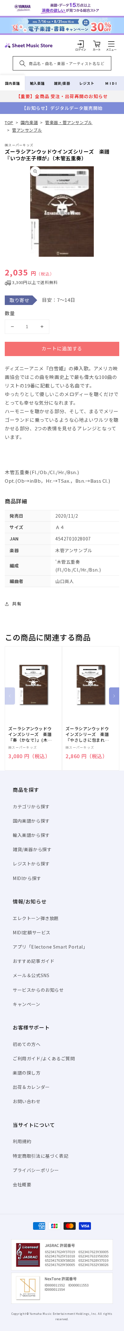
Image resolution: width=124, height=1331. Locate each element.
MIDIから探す (27, 878)
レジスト (86, 83)
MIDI (111, 83)
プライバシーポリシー (36, 1170)
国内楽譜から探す (31, 821)
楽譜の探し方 (27, 1072)
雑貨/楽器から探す (32, 849)
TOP (9, 122)
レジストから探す (31, 863)
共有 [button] (16, 603)
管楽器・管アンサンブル (69, 122)
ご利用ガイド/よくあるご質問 (44, 1058)
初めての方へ (27, 1044)
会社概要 (22, 1184)
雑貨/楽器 (62, 83)
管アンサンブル (27, 130)
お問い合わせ (27, 1101)
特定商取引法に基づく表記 (40, 1156)
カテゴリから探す (31, 806)
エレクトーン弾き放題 (36, 918)
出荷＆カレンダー (31, 1087)
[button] (111, 44)
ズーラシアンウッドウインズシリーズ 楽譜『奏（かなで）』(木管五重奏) (30, 734)
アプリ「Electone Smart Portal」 (50, 947)
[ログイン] (81, 44)
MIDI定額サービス (32, 932)
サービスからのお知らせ (38, 990)
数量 (10, 313)
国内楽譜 (12, 83)
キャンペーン (26, 1004)
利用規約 (22, 1141)
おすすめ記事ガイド (33, 961)
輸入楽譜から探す (31, 835)
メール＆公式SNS (31, 975)
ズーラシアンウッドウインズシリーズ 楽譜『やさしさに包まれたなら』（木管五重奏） (87, 734)
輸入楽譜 (37, 83)
